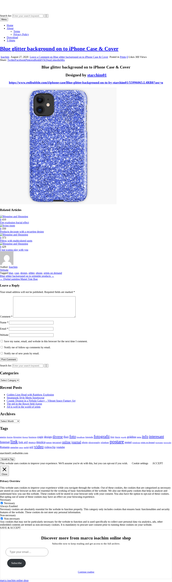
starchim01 (97, 75)
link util (23, 442)
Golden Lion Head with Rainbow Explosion (30, 394)
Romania (5, 447)
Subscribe (16, 563)
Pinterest (29, 60)
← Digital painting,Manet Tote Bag (19, 279)
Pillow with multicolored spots (16, 240)
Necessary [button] (5, 499)
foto (72, 436)
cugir (40, 436)
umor (21, 447)
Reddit (37, 60)
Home (10, 25)
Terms (16, 31)
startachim (14, 447)
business (32, 437)
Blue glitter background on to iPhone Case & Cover (59, 49)
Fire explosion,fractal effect (14, 222)
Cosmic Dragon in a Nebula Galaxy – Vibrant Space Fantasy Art (41, 400)
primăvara (136, 443)
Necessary (9, 503)
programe (159, 443)
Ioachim (5, 57)
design (23, 273)
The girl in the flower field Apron (24, 403)
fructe (117, 437)
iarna (139, 437)
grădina (131, 436)
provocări (167, 443)
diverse (58, 437)
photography (94, 442)
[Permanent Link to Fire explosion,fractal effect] (14, 216)
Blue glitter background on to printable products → (27, 276)
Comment (6, 316)
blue (11, 273)
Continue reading (86, 572)
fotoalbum (81, 437)
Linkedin (55, 60)
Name (4, 322)
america (3, 437)
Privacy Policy (21, 34)
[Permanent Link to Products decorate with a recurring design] (7, 225)
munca (32, 442)
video (39, 446)
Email (4, 328)
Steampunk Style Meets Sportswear (25, 397)
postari (128, 442)
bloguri (25, 437)
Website (4, 270)
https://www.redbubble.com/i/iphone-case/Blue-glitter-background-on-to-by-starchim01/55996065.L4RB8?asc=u (86, 82)
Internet (5, 442)
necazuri (56, 442)
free (112, 437)
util (31, 447)
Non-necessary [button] (8, 515)
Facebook (20, 60)
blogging (17, 437)
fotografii (102, 436)
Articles (10, 437)
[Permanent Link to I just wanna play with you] (14, 243)
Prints (123, 57)
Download (12, 37)
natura (49, 442)
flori (66, 436)
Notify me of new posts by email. (21, 353)
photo (85, 442)
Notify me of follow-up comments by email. (27, 347)
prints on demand (53, 273)
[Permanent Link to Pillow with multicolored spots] (14, 234)
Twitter (11, 60)
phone (39, 273)
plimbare (105, 442)
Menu (4, 19)
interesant (156, 436)
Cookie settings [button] (140, 463)
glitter (31, 273)
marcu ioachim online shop (14, 4)
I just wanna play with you (14, 249)
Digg (48, 60)
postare (117, 441)
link (14, 441)
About (10, 28)
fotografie (89, 437)
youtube (60, 447)
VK (43, 60)
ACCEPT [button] (157, 463)
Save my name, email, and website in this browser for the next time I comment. (46, 341)
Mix (62, 60)
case (16, 273)
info (145, 436)
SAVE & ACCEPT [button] (10, 527)
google (123, 437)
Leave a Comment (69, 57)
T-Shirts (11, 40)
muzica (40, 442)
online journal (71, 442)
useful (26, 447)
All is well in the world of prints (23, 406)
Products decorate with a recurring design (22, 231)
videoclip (50, 447)
